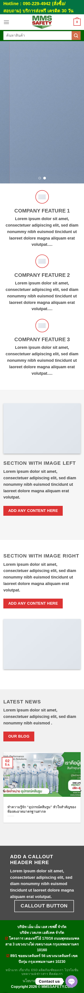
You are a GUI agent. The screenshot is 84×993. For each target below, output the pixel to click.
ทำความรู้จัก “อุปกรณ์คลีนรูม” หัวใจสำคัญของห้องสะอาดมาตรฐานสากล (41, 809)
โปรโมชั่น (71, 970)
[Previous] (4, 790)
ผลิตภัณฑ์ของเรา (51, 970)
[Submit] (76, 35)
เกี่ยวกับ (24, 970)
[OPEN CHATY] (71, 981)
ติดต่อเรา (55, 974)
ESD (34, 970)
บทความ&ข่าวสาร (35, 974)
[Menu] (6, 22)
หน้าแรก (12, 970)
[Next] (80, 790)
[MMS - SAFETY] (42, 22)
